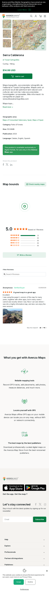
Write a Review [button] (26, 255)
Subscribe (39, 519)
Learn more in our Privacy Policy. (21, 577)
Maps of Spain (38, 120)
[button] (41, 328)
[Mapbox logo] (8, 223)
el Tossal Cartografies (11, 60)
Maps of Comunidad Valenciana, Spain (17, 120)
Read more (7, 107)
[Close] (47, 569)
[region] (24, 206)
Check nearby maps (37, 184)
